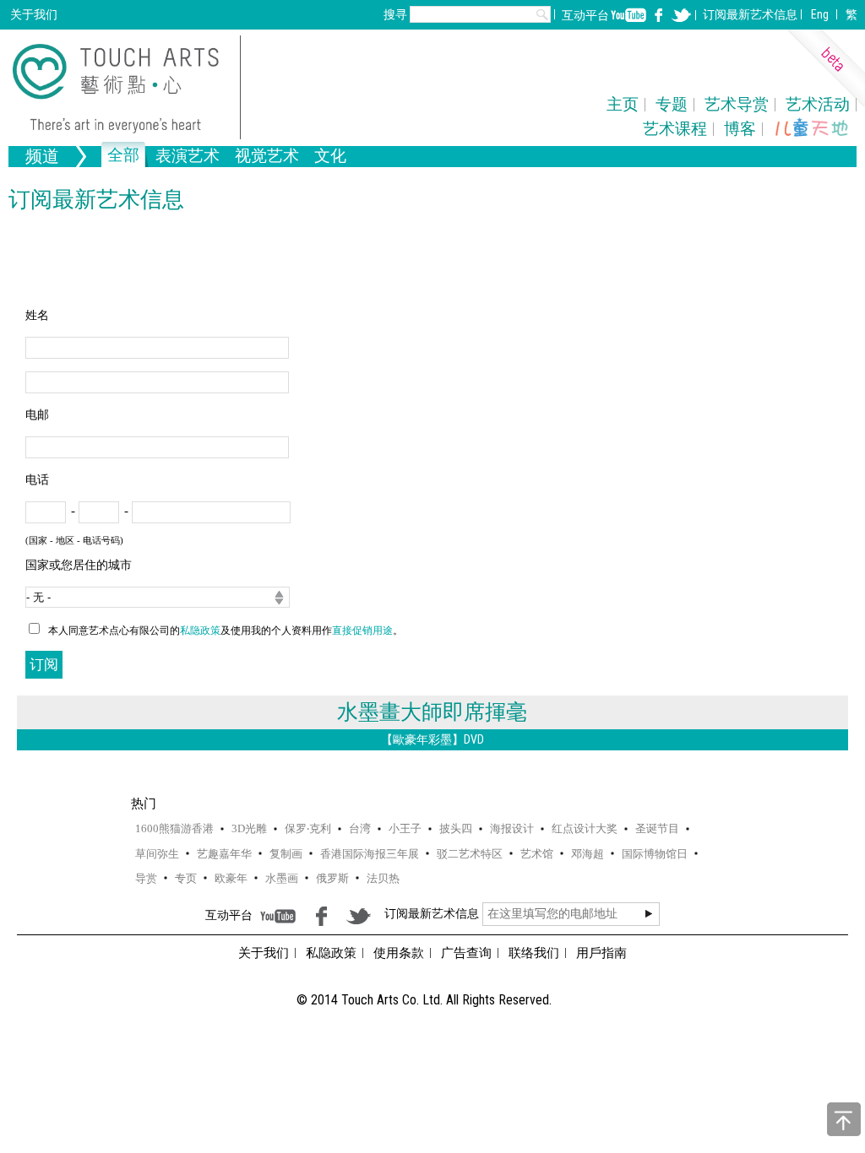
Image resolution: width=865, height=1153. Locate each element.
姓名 (37, 315)
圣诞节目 (657, 828)
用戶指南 (601, 953)
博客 (740, 129)
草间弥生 (157, 853)
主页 (623, 104)
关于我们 (33, 14)
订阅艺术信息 (750, 14)
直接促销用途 (362, 630)
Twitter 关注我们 (681, 15)
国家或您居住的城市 (78, 565)
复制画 (285, 853)
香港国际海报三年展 (369, 853)
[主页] (127, 87)
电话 (37, 480)
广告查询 (466, 953)
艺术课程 (675, 129)
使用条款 (398, 953)
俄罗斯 (332, 878)
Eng (820, 14)
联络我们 (534, 953)
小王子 (405, 828)
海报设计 (512, 828)
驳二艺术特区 (470, 853)
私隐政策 (200, 630)
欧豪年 (231, 878)
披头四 (455, 828)
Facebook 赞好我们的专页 (659, 15)
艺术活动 (818, 104)
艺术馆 (536, 853)
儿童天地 (811, 127)
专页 (186, 878)
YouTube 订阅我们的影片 (628, 15)
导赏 (146, 878)
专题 (672, 104)
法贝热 (383, 878)
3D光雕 (249, 828)
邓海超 (587, 853)
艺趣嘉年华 (224, 853)
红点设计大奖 (584, 828)
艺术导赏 (737, 104)
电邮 (37, 415)
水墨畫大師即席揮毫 (432, 712)
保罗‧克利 (308, 828)
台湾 (360, 828)
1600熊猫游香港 (174, 828)
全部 (123, 157)
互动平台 (585, 15)
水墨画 (281, 878)
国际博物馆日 (655, 853)
